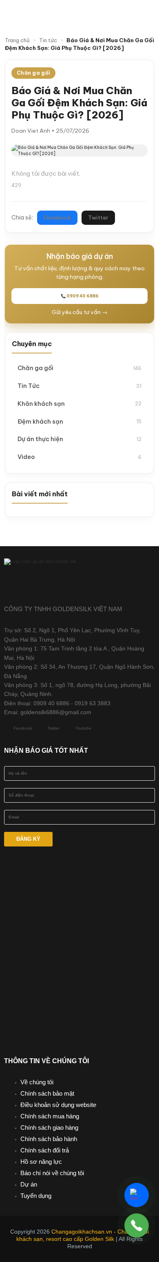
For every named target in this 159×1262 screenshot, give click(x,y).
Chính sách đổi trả (44, 1150)
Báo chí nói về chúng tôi (52, 1172)
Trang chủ (17, 40)
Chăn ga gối (79, 368)
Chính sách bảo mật (47, 1093)
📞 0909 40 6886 (80, 296)
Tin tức (48, 40)
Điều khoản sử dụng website (58, 1104)
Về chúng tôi (36, 1082)
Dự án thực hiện (79, 439)
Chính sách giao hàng (49, 1127)
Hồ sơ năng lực (41, 1161)
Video (79, 457)
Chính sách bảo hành (48, 1138)
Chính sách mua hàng (49, 1116)
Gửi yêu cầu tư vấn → (80, 312)
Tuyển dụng (35, 1195)
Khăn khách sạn (79, 403)
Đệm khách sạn (79, 421)
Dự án (28, 1184)
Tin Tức (79, 386)
